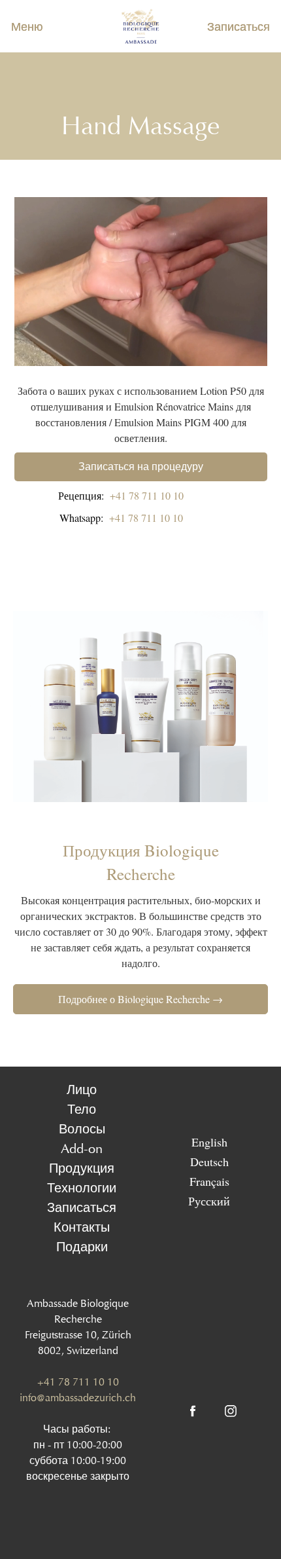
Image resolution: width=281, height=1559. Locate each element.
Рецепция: (121, 495)
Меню (27, 27)
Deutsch (209, 1161)
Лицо (82, 1089)
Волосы (82, 1129)
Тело (81, 1109)
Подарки (82, 1247)
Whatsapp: (121, 517)
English (209, 1141)
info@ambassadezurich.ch (78, 1397)
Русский (209, 1200)
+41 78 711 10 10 (78, 1382)
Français (209, 1181)
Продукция (81, 1168)
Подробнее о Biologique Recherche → (140, 999)
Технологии (81, 1188)
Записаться (238, 27)
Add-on (82, 1148)
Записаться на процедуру (140, 466)
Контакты (82, 1227)
